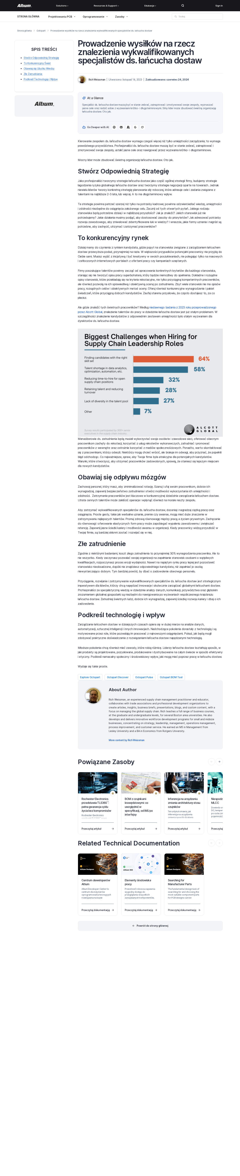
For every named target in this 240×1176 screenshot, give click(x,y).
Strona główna (24, 30)
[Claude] (128, 127)
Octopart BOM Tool (171, 677)
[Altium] (24, 5)
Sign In (219, 5)
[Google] (135, 127)
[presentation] (219, 761)
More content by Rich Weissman (126, 740)
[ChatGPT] (114, 127)
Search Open (182, 5)
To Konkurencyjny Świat (37, 63)
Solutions (61, 5)
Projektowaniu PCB (60, 16)
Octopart (41, 30)
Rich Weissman (97, 79)
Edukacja (149, 5)
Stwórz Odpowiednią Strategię (41, 57)
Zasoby (119, 16)
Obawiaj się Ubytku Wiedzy (39, 68)
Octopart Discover (117, 677)
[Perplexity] (121, 127)
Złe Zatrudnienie (33, 73)
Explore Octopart (90, 677)
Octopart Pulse (144, 677)
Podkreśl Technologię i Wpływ (41, 79)
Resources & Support (105, 5)
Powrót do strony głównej (152, 925)
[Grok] (142, 127)
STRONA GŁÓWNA (28, 16)
